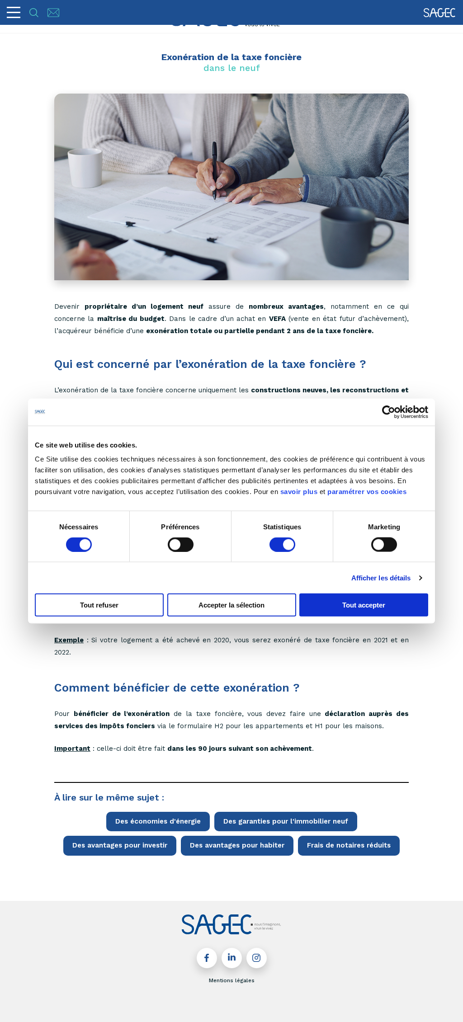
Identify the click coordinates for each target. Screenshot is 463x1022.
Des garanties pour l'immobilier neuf (285, 821)
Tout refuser (99, 605)
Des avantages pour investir (119, 845)
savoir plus (299, 491)
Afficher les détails (381, 577)
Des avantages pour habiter (237, 845)
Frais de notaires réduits (349, 845)
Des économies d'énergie (158, 821)
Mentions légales (232, 980)
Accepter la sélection (231, 605)
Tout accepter (363, 605)
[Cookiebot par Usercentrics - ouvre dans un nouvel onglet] (388, 412)
